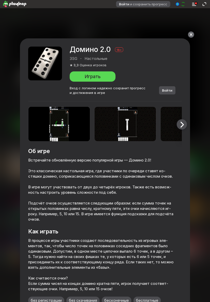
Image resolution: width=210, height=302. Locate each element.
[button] (180, 4)
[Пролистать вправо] (182, 124)
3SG (73, 58)
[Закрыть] (191, 34)
